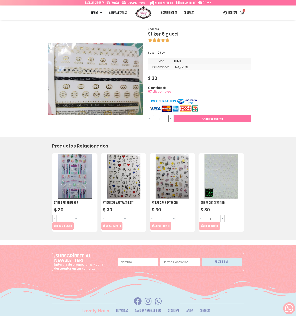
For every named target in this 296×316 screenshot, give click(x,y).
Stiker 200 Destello (213, 202)
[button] (101, 13)
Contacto (189, 12)
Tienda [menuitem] (94, 13)
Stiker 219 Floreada (66, 202)
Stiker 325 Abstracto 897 (118, 202)
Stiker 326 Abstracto (165, 202)
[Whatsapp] (209, 2)
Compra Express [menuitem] (118, 13)
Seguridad (174, 310)
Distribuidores (169, 12)
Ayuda (189, 310)
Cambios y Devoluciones (148, 310)
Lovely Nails (95, 311)
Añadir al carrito (212, 118)
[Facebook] (200, 2)
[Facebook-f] (137, 301)
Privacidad (122, 310)
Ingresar (233, 13)
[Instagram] (204, 2)
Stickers (153, 29)
